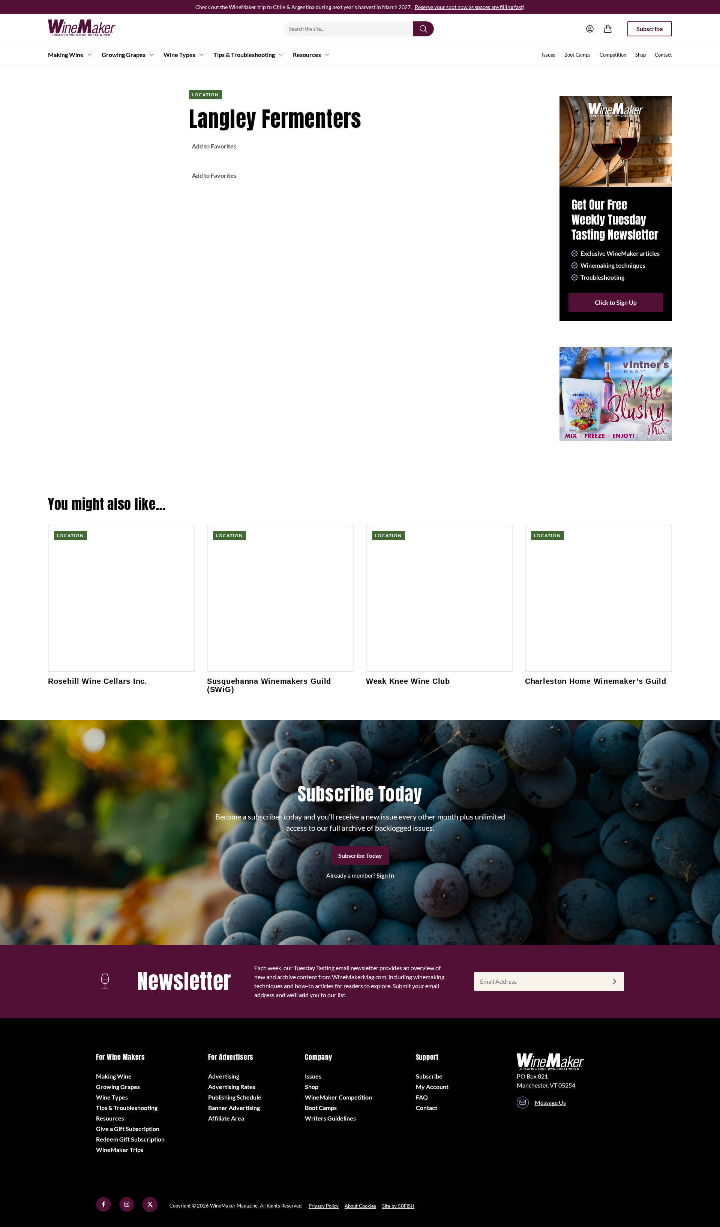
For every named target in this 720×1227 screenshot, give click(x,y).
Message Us (550, 1102)
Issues (548, 55)
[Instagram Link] (126, 1209)
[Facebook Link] (103, 1209)
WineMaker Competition (338, 1097)
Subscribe (649, 28)
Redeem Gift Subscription (130, 1139)
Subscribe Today (360, 855)
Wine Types (179, 54)
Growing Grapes (124, 54)
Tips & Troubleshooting (244, 54)
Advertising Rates (231, 1086)
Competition (613, 55)
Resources (307, 54)
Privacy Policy (324, 1206)
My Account (432, 1086)
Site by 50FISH (398, 1206)
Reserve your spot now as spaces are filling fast (469, 7)
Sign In (385, 875)
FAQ (422, 1097)
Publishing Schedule (234, 1097)
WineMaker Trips (119, 1149)
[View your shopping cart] (607, 28)
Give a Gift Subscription (127, 1128)
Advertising (223, 1076)
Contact (663, 55)
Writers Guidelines (330, 1118)
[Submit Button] (423, 28)
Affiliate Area (226, 1118)
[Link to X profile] (150, 1209)
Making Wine (66, 54)
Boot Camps (577, 55)
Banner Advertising (234, 1107)
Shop (640, 55)
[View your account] (589, 28)
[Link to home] (91, 28)
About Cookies (360, 1206)
